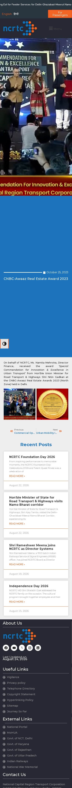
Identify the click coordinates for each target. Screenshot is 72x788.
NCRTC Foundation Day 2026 (32, 457)
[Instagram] (30, 648)
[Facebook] (6, 648)
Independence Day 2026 (28, 586)
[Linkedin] (38, 648)
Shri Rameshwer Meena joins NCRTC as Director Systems (32, 547)
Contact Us (14, 774)
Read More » (17, 476)
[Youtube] (14, 648)
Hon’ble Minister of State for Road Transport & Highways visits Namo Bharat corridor (36, 501)
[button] (55, 28)
